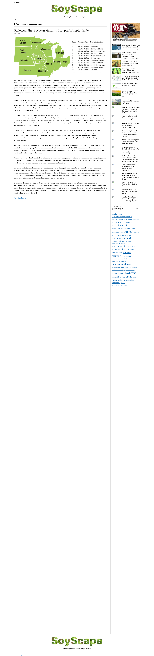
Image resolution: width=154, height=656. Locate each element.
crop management (118, 244)
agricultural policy (120, 225)
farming (116, 255)
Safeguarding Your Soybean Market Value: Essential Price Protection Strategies (131, 47)
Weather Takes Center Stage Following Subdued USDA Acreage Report (130, 199)
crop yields (132, 246)
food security (127, 259)
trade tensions (129, 280)
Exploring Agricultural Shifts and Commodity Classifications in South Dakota (129, 134)
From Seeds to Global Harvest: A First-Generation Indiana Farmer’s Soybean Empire (130, 55)
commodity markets (122, 238)
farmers (127, 252)
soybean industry (129, 270)
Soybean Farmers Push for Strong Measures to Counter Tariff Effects (130, 125)
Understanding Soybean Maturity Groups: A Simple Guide (51, 30)
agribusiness (117, 214)
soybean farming (117, 270)
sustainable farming (118, 277)
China (119, 235)
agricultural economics (119, 219)
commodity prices (119, 241)
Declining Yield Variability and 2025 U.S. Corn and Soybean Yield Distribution (130, 78)
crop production (119, 246)
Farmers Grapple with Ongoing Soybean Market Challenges (130, 102)
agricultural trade (117, 232)
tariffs (129, 276)
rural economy (126, 267)
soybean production (118, 273)
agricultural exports (122, 222)
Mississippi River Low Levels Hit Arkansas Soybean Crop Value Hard (130, 70)
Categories (116, 206)
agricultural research (118, 228)
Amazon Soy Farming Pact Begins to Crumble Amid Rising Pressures (130, 141)
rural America (116, 267)
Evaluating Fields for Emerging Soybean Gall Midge (129, 191)
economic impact (120, 249)
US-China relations (119, 285)
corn (129, 241)
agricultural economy (133, 219)
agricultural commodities (122, 217)
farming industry (127, 256)
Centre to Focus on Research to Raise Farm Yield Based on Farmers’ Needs (130, 94)
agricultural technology (130, 228)
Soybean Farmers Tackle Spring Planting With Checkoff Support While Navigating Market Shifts (130, 158)
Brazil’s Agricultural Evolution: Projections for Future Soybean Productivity (130, 150)
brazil (114, 235)
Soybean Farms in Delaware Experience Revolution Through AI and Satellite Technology (131, 110)
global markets (116, 261)
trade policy (117, 280)
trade (134, 277)
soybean (134, 267)
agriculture (131, 231)
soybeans (130, 273)
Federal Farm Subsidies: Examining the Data (130, 84)
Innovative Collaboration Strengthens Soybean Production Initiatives (130, 118)
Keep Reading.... (20, 198)
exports (132, 249)
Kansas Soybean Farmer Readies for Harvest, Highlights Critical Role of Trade (130, 176)
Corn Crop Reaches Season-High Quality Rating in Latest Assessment (128, 167)
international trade (122, 264)
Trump (123, 283)
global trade (124, 261)
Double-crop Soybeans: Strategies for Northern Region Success (130, 63)
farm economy (117, 253)
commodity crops (126, 235)
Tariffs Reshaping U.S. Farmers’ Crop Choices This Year (129, 184)
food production (117, 259)
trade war (116, 282)
